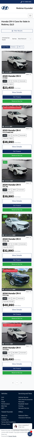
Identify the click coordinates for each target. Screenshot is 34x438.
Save (27, 74)
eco (2, 399)
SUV (2, 397)
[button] (30, 15)
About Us (4, 415)
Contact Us (5, 420)
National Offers (23, 415)
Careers (3, 418)
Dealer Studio (12, 436)
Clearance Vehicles (24, 418)
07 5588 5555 (27, 2)
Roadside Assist (23, 404)
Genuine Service (23, 408)
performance (5, 404)
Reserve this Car (17, 101)
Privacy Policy (5, 424)
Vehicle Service (23, 397)
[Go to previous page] (13, 383)
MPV (2, 408)
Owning (20, 406)
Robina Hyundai (24, 8)
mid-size (4, 406)
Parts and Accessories (25, 399)
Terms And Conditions (8, 422)
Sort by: (14, 39)
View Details (17, 92)
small (3, 402)
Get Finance (17, 97)
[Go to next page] (21, 383)
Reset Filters (5, 47)
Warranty (21, 402)
